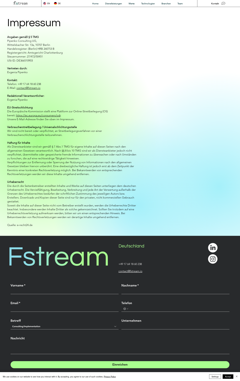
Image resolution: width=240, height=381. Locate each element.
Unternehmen (131, 321)
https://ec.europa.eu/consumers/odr (38, 115)
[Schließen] (236, 376)
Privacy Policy (110, 376)
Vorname (18, 285)
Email (15, 303)
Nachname (130, 285)
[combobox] (65, 326)
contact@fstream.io (28, 88)
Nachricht (18, 338)
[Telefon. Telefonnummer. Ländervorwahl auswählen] (126, 308)
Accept (228, 376)
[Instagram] (213, 259)
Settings (215, 376)
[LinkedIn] (213, 247)
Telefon (126, 303)
